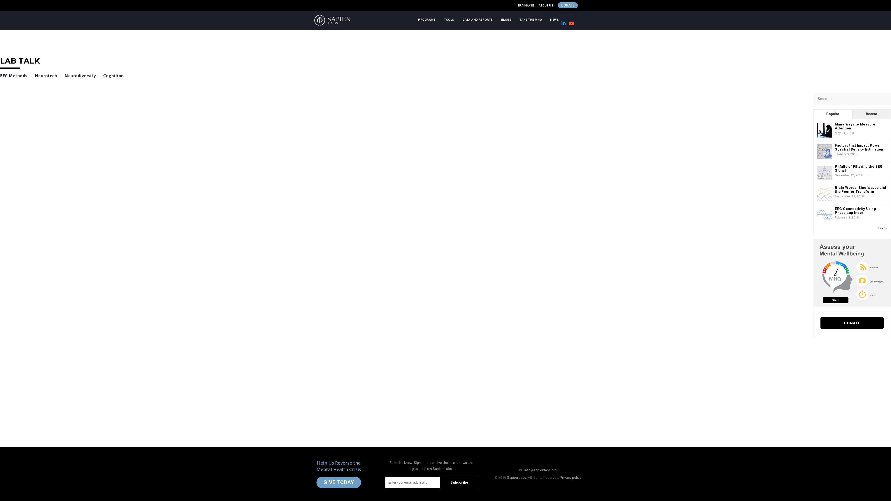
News (554, 19)
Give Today (338, 482)
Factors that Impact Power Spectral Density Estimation (859, 147)
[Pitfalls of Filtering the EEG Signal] (824, 173)
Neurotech (46, 75)
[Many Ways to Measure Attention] (824, 130)
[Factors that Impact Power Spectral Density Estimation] (824, 152)
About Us (546, 5)
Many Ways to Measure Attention (855, 126)
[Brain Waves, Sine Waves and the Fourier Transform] (824, 194)
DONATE (567, 5)
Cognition (113, 75)
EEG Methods (13, 75)
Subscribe (459, 482)
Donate (852, 323)
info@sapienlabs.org (540, 470)
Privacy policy (570, 477)
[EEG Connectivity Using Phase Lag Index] (824, 215)
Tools (449, 19)
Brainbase (526, 5)
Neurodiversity (80, 75)
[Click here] (852, 272)
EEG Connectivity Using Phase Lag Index (855, 211)
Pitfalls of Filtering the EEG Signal (859, 168)
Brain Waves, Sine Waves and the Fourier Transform (860, 190)
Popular (832, 114)
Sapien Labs (516, 477)
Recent (871, 114)
